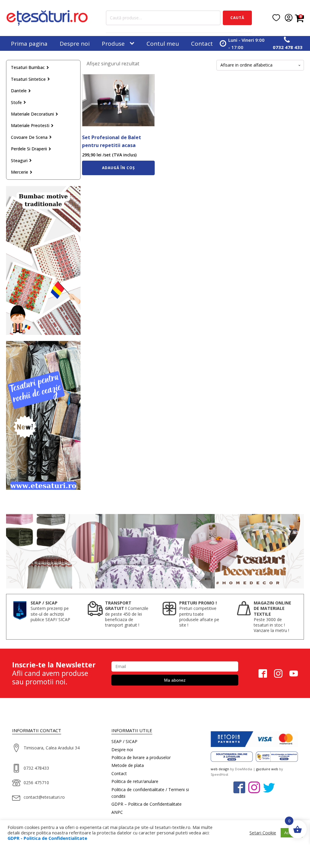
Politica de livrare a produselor (141, 757)
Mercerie (19, 172)
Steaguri (19, 160)
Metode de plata (127, 765)
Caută (237, 17)
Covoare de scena (29, 137)
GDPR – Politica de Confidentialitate (146, 804)
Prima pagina (29, 43)
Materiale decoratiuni (32, 114)
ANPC (117, 812)
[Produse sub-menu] (133, 43)
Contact (202, 43)
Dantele (19, 90)
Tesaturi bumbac (28, 67)
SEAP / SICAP (124, 741)
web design (220, 769)
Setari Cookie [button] (262, 832)
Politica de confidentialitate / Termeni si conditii (150, 793)
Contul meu (163, 43)
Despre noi (75, 43)
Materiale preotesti (30, 125)
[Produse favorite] (276, 17)
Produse (113, 43)
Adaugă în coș (118, 167)
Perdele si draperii (29, 149)
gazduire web (267, 769)
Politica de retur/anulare (134, 781)
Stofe (16, 102)
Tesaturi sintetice (28, 79)
